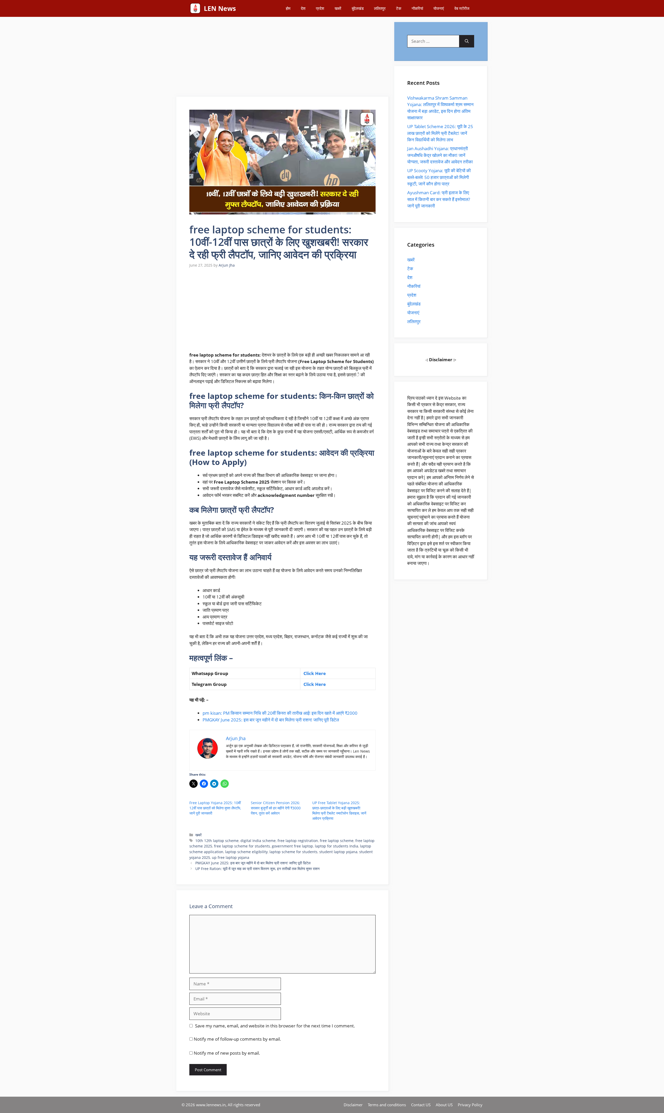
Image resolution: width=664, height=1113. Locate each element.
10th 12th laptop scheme (217, 840)
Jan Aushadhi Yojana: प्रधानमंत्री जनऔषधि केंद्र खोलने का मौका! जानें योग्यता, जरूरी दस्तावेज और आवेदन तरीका (440, 155)
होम (288, 8)
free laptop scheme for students (242, 846)
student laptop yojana (338, 851)
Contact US (421, 1104)
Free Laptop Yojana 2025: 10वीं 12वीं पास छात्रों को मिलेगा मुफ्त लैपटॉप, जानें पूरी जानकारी (215, 808)
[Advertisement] (282, 58)
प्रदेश (320, 8)
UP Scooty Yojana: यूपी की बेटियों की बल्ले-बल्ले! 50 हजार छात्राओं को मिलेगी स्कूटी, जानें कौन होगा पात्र (439, 177)
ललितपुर (380, 8)
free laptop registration (298, 840)
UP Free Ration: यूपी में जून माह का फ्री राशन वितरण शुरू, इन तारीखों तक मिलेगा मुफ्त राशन (257, 868)
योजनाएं (438, 8)
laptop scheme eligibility (246, 851)
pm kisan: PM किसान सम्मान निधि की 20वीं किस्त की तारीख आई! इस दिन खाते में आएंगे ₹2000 (280, 713)
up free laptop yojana (230, 857)
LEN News (220, 8)
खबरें (338, 8)
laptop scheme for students (293, 851)
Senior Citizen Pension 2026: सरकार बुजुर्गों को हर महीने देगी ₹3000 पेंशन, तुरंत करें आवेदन (276, 808)
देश (303, 8)
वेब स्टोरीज (461, 8)
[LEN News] (195, 8)
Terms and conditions (387, 1104)
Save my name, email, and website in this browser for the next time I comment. (275, 1026)
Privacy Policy (470, 1104)
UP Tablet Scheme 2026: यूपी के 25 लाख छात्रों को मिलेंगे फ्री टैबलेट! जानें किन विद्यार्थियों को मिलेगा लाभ (440, 133)
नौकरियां (417, 8)
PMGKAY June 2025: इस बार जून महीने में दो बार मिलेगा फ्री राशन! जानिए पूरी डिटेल (271, 720)
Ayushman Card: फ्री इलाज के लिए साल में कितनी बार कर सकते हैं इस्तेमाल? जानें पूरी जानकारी (438, 199)
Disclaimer (353, 1104)
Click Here (314, 673)
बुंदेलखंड (358, 8)
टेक (398, 8)
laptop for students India (336, 846)
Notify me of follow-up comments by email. (237, 1039)
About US (444, 1104)
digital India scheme (258, 840)
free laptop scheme (337, 840)
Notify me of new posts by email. (227, 1053)
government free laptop (292, 846)
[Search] (466, 41)
